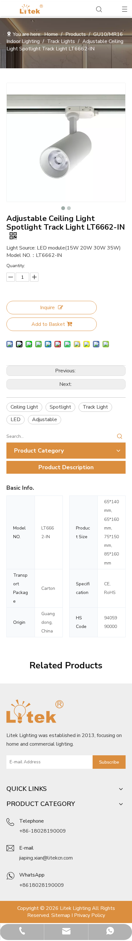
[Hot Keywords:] (120, 436)
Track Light (95, 407)
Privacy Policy (89, 915)
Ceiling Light (24, 407)
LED (16, 419)
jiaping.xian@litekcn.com (46, 857)
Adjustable (44, 419)
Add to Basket (48, 324)
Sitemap (60, 915)
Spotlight (60, 407)
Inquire (47, 307)
